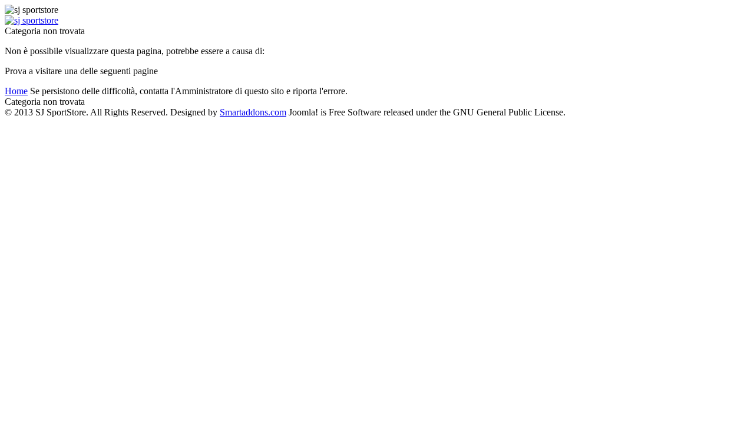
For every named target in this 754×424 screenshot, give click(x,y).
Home (16, 91)
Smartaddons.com (253, 112)
